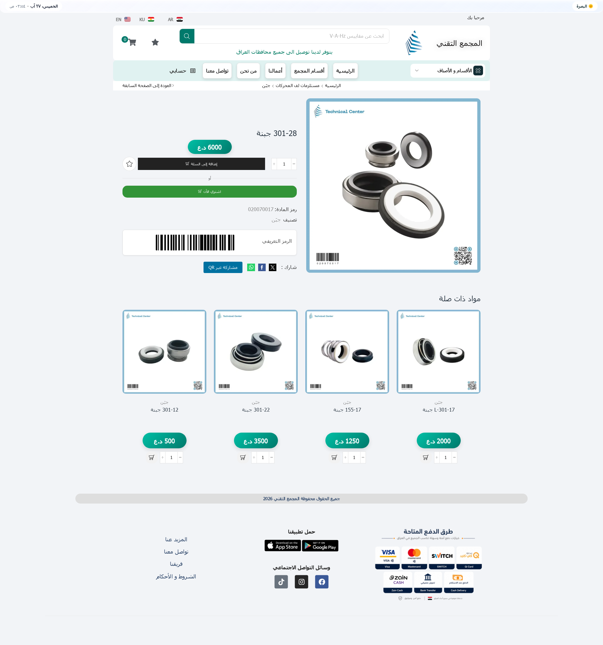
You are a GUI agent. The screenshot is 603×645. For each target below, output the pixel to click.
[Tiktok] (281, 581)
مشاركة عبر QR (223, 267)
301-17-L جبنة (439, 409)
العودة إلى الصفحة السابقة (146, 85)
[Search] (187, 36)
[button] (476, 17)
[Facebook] (262, 268)
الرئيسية (333, 85)
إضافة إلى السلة (204, 163)
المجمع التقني (459, 43)
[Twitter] (271, 268)
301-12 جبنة (164, 409)
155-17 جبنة (347, 409)
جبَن (266, 85)
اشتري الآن (212, 191)
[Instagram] (301, 581)
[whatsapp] (252, 268)
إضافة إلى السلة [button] (469, 365)
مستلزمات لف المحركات (297, 85)
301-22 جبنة (256, 409)
